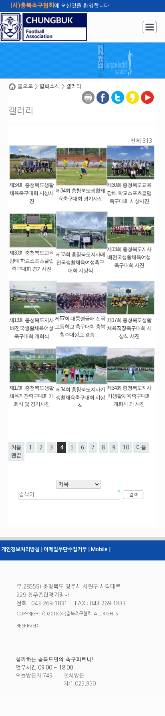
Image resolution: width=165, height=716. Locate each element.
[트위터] (118, 91)
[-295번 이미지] (33, 216)
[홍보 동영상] (147, 91)
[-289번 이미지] (33, 351)
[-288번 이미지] (82, 350)
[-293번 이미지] (130, 220)
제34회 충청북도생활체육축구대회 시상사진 (31, 193)
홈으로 (25, 86)
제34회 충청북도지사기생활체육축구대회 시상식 (80, 397)
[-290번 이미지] (130, 284)
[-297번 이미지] (82, 151)
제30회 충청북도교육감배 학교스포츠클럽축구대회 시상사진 (129, 193)
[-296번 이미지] (130, 149)
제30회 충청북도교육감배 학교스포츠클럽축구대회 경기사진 (31, 261)
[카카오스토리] (132, 91)
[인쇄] (88, 91)
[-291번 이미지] (82, 286)
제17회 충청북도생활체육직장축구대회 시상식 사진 (129, 328)
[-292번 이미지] (33, 284)
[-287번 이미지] (130, 351)
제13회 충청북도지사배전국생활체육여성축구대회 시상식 (80, 262)
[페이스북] (103, 91)
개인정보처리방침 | (21, 549)
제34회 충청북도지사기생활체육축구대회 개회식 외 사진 (129, 396)
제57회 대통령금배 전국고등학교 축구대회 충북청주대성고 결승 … (80, 327)
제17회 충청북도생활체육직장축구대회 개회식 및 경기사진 (31, 396)
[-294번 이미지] (82, 215)
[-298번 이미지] (33, 149)
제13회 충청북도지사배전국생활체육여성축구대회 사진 (129, 257)
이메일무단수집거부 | (67, 549)
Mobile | (101, 549)
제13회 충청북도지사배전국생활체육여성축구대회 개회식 (31, 328)
